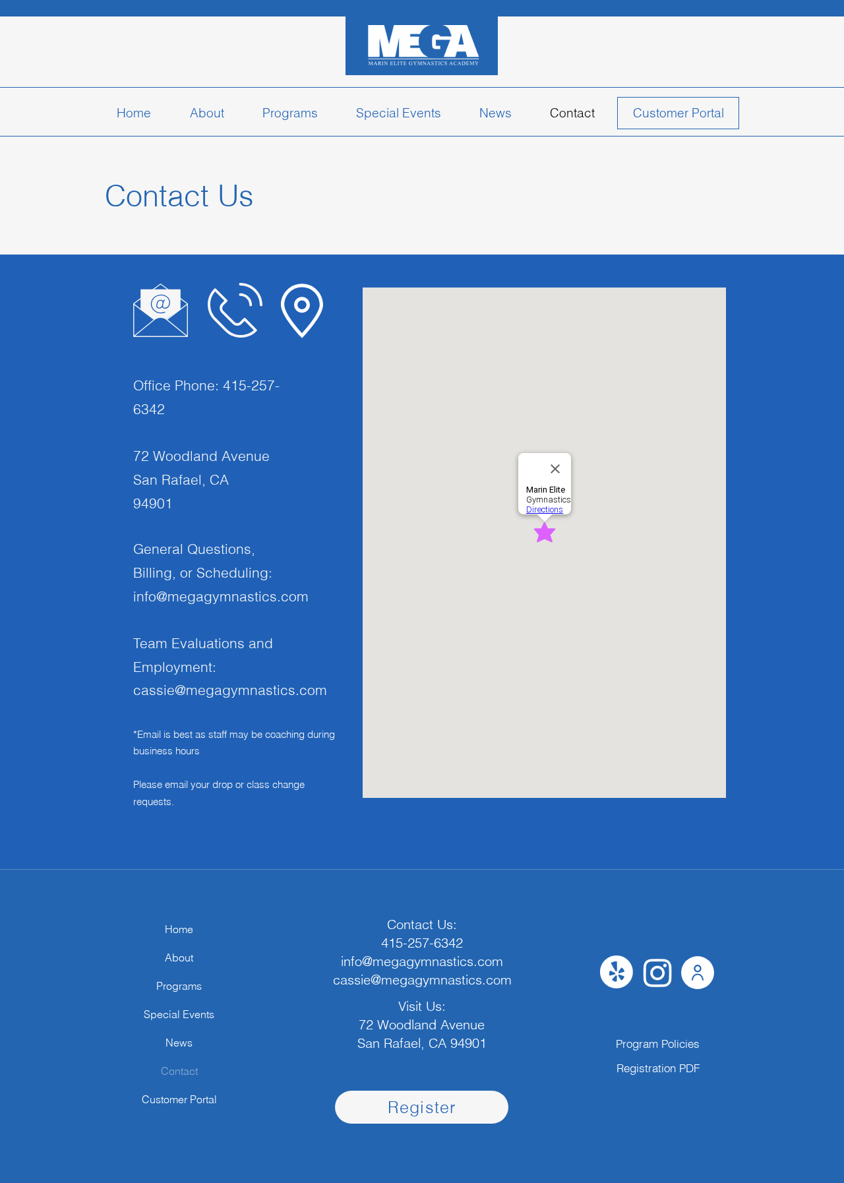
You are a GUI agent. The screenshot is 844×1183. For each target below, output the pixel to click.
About (179, 957)
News (179, 1042)
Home (179, 929)
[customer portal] (678, 113)
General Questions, (194, 548)
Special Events (179, 1014)
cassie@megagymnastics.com (230, 689)
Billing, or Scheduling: (202, 572)
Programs (179, 985)
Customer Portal (179, 1099)
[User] (697, 972)
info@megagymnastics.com (221, 596)
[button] (290, 113)
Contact (179, 1070)
